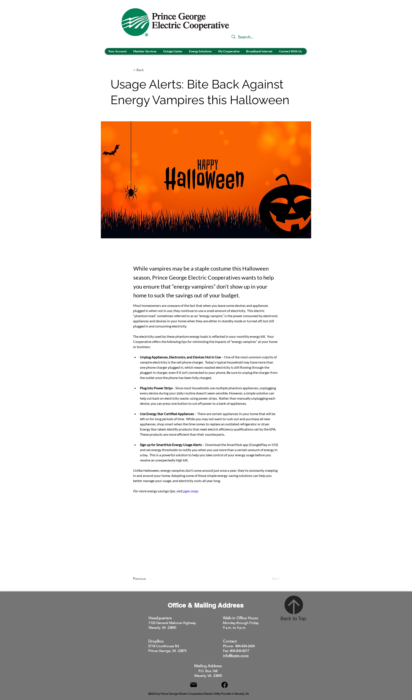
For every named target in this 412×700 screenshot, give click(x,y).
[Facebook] (224, 685)
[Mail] (193, 685)
